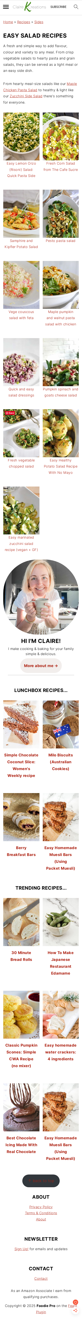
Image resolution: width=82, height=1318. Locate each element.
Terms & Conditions (41, 1213)
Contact (41, 1279)
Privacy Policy (41, 1207)
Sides (38, 22)
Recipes (23, 22)
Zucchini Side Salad (26, 96)
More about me (39, 665)
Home (8, 22)
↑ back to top (41, 1180)
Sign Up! (21, 1249)
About (41, 1219)
